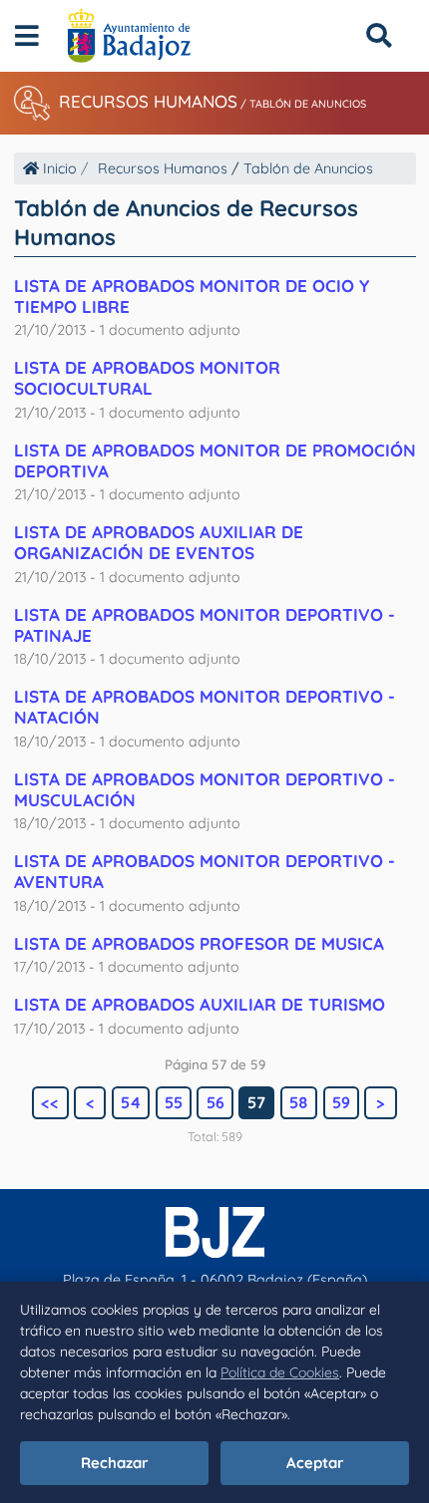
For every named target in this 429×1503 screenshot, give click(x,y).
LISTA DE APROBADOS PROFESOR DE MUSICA (199, 943)
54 (131, 1102)
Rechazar (115, 1462)
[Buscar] (378, 35)
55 (174, 1102)
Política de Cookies (279, 1372)
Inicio (58, 168)
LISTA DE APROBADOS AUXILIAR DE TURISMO (199, 1004)
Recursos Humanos (148, 101)
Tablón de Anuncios (307, 104)
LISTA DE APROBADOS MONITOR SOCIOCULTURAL (147, 378)
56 (215, 1102)
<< (50, 1102)
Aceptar (315, 1462)
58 (298, 1102)
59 (341, 1102)
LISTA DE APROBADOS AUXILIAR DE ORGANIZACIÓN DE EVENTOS (158, 542)
